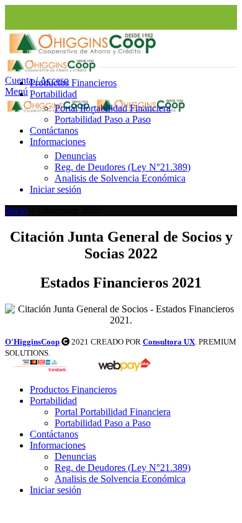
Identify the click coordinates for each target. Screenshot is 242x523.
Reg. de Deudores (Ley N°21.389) (122, 167)
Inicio (16, 210)
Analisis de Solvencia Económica (120, 178)
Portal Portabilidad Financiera (113, 108)
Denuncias (75, 156)
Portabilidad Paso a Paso (103, 119)
